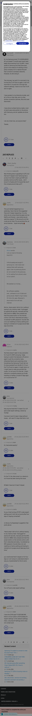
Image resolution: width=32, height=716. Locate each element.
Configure (9, 43)
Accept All (22, 43)
